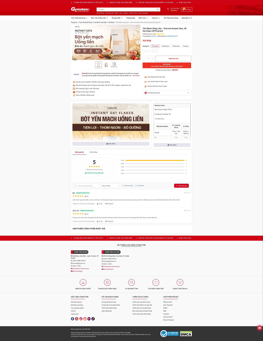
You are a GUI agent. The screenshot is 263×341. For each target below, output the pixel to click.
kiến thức (142, 18)
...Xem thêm (136, 75)
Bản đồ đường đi (77, 271)
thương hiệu (130, 18)
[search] (157, 9)
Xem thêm (111, 144)
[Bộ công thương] (170, 333)
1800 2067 (173, 10)
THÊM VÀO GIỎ (173, 59)
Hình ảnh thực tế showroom (80, 268)
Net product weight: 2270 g (163, 109)
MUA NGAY (167, 65)
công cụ (155, 18)
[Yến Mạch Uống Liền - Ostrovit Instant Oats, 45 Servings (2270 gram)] (106, 42)
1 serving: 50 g (159, 119)
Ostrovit (154, 36)
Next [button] (138, 42)
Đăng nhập (186, 18)
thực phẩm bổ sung (78, 18)
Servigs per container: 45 (163, 114)
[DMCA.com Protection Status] (186, 333)
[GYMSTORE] (80, 9)
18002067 (175, 70)
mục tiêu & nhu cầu (98, 18)
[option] (106, 42)
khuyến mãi (116, 18)
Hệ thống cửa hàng (171, 18)
